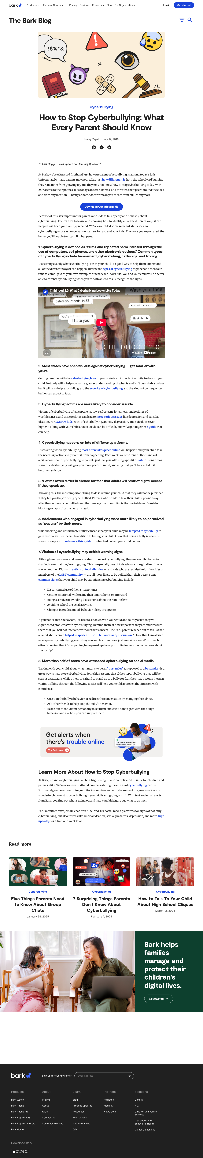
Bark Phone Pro (20, 1111)
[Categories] (182, 20)
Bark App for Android (23, 1123)
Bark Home (17, 1129)
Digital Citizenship (145, 1129)
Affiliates (109, 1099)
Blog (75, 1099)
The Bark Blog (31, 20)
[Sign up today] (101, 742)
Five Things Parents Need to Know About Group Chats (37, 904)
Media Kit (109, 1105)
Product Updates (82, 1105)
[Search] (190, 20)
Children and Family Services (146, 1113)
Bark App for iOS (20, 1117)
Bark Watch (17, 1099)
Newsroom (110, 1111)
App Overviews (81, 1123)
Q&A (75, 1129)
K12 (137, 1105)
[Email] (109, 147)
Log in (166, 5)
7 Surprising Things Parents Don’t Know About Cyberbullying (101, 904)
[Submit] (129, 1075)
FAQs (45, 1111)
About (45, 1105)
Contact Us (48, 1117)
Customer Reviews (52, 1123)
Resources (78, 1111)
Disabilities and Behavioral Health (144, 1122)
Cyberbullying (101, 107)
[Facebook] (94, 147)
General (139, 1099)
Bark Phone (17, 1105)
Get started (184, 5)
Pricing (46, 1099)
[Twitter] (102, 147)
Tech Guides (80, 1117)
